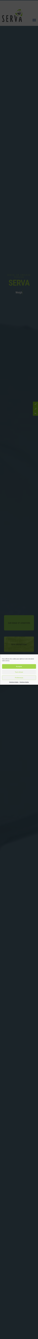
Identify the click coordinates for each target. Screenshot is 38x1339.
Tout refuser (19, 672)
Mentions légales (14, 682)
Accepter (19, 666)
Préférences (19, 678)
